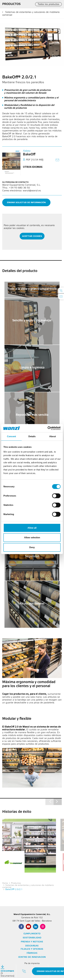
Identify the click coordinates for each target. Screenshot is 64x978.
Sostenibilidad (32, 938)
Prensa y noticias (32, 942)
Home (5, 883)
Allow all (32, 528)
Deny (32, 547)
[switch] (56, 495)
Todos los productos (48, 4)
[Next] (58, 801)
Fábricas (32, 953)
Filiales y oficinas (32, 949)
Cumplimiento (32, 934)
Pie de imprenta (32, 963)
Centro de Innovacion (32, 957)
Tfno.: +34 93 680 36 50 (16, 188)
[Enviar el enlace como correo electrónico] (57, 160)
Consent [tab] (11, 436)
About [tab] (52, 436)
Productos (16, 883)
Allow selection (32, 537)
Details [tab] (32, 436)
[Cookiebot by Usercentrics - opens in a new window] (48, 428)
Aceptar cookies (32, 236)
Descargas (32, 946)
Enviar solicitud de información (26, 202)
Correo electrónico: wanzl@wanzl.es (21, 191)
